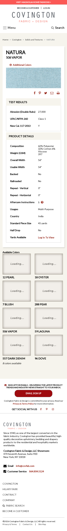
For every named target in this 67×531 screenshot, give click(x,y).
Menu (11, 28)
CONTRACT (9, 494)
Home (5, 39)
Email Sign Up (33, 393)
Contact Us (27, 524)
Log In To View (46, 237)
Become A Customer (28, 8)
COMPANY (9, 500)
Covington (16, 39)
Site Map (42, 524)
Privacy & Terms (10, 524)
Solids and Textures (34, 39)
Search (59, 27)
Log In (46, 8)
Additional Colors (22, 64)
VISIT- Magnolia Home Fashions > (33, 2)
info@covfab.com (25, 465)
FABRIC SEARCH (15, 505)
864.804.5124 (36, 471)
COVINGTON (10, 483)
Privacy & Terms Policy (23, 403)
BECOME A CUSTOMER (16, 511)
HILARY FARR (10, 489)
